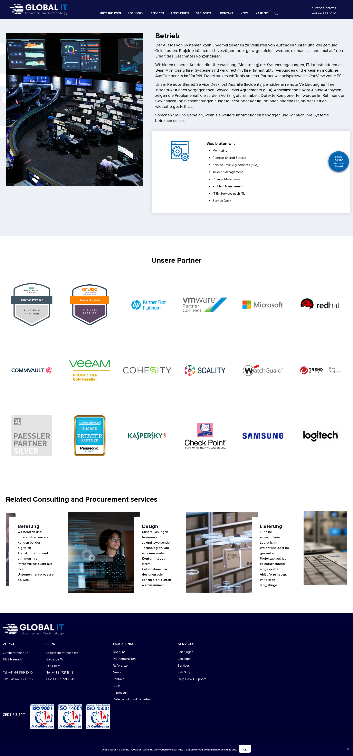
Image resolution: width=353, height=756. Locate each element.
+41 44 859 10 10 (324, 13)
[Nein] (348, 749)
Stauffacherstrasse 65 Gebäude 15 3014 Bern (62, 659)
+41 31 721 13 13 (62, 672)
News (117, 672)
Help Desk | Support (192, 679)
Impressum (120, 693)
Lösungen (184, 659)
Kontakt (118, 679)
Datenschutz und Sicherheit (132, 699)
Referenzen (121, 666)
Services (184, 666)
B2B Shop (184, 672)
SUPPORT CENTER (324, 8)
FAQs (117, 686)
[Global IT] (49, 9)
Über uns (119, 652)
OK (245, 749)
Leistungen (185, 652)
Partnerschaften (124, 659)
